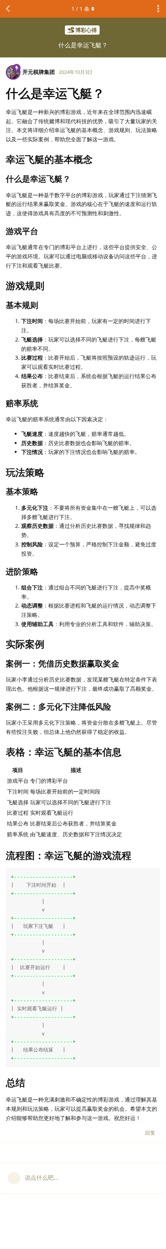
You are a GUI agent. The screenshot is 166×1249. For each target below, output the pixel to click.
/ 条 (80, 8)
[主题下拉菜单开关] (158, 9)
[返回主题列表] (7, 9)
